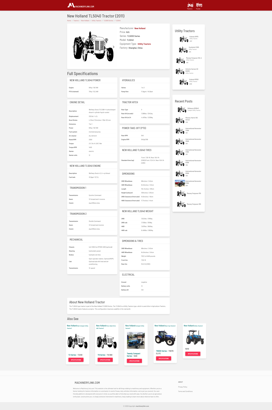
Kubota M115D (193, 79)
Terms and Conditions (185, 391)
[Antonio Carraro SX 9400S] (180, 71)
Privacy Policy (182, 387)
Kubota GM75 (194, 36)
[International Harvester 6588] (180, 173)
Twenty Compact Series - (133, 354)
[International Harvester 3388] (180, 130)
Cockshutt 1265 (194, 47)
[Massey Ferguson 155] (181, 193)
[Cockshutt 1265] (183, 49)
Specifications (76, 360)
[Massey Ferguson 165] (181, 204)
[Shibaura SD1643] (182, 109)
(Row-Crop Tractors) (170, 326)
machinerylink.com (142, 406)
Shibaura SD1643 (193, 108)
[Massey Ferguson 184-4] (181, 60)
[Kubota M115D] (184, 81)
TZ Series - (73, 355)
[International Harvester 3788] (180, 152)
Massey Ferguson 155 (194, 193)
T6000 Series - (162, 351)
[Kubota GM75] (184, 39)
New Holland (140, 28)
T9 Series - (102, 355)
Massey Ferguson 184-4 (194, 58)
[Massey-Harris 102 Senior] (180, 120)
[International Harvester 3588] (180, 141)
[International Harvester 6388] (180, 163)
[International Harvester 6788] (180, 183)
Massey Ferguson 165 (194, 204)
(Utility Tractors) (198, 326)
